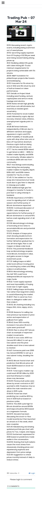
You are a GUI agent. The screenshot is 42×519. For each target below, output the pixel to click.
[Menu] (3, 2)
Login (32, 473)
